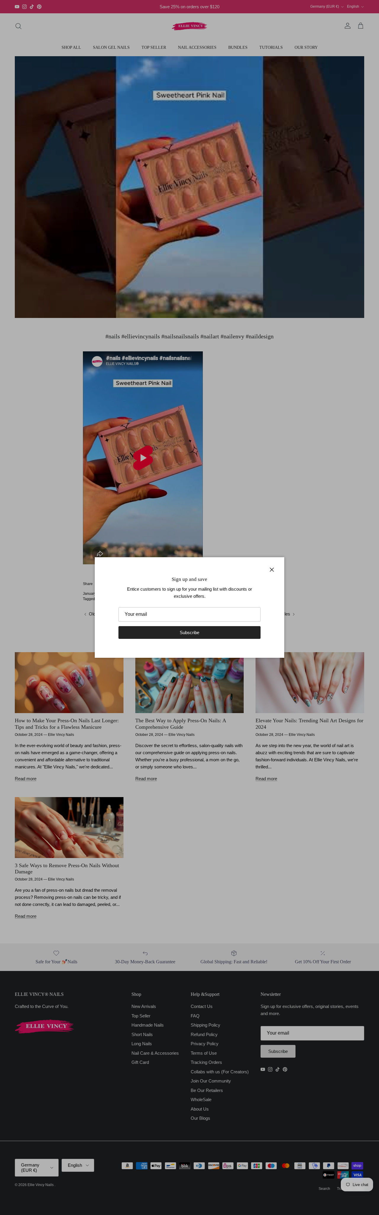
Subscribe (189, 632)
